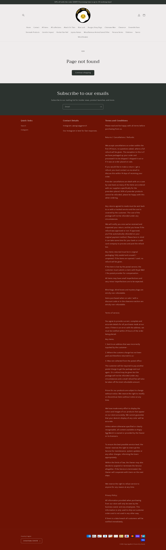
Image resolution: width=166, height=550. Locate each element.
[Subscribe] (100, 106)
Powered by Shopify (139, 544)
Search (23, 126)
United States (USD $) (30, 541)
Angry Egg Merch (128, 544)
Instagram (24, 130)
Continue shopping (83, 73)
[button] (23, 15)
